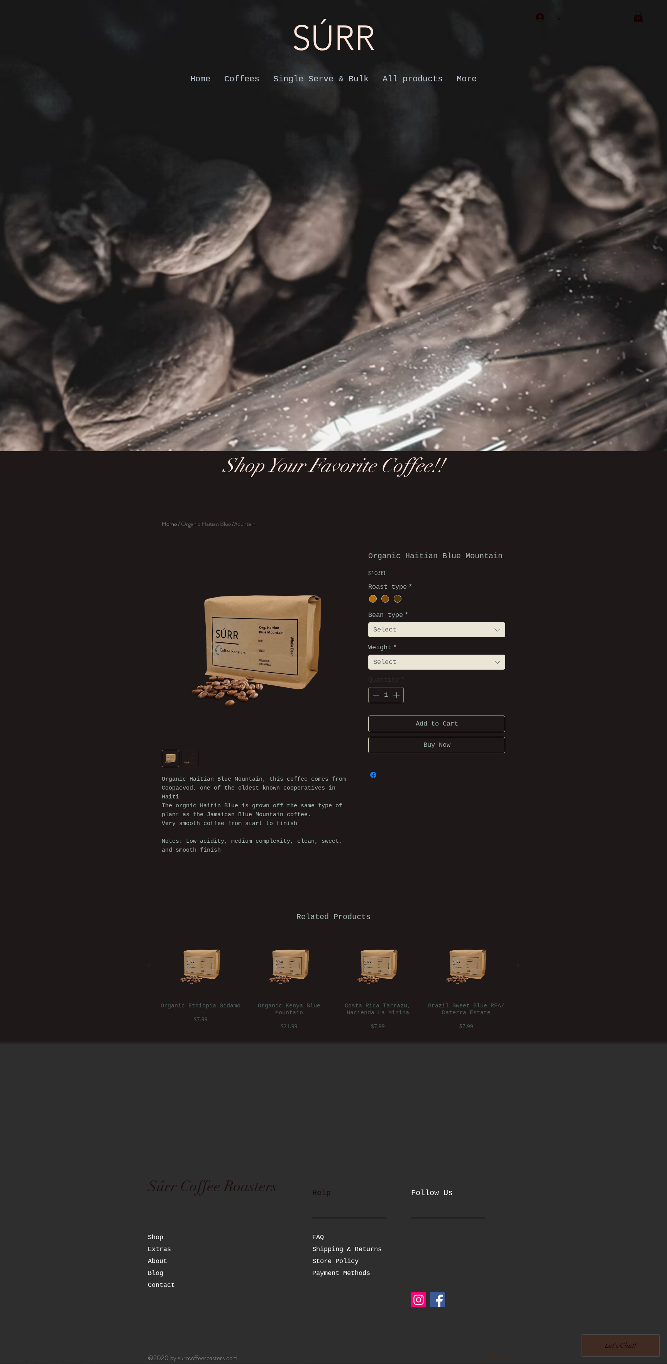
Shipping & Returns (349, 1249)
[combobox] (436, 629)
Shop (155, 1237)
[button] (638, 16)
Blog (155, 1273)
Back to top (504, 1357)
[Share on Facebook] (373, 775)
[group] (333, 984)
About (157, 1261)
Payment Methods (343, 1273)
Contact (161, 1285)
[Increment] (397, 695)
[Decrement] (375, 695)
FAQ (318, 1237)
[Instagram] (418, 1299)
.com (231, 1357)
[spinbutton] (386, 695)
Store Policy (335, 1261)
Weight (382, 647)
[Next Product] (518, 966)
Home (169, 523)
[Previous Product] (149, 966)
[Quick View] (200, 966)
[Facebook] (437, 1299)
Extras (159, 1249)
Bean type (388, 615)
